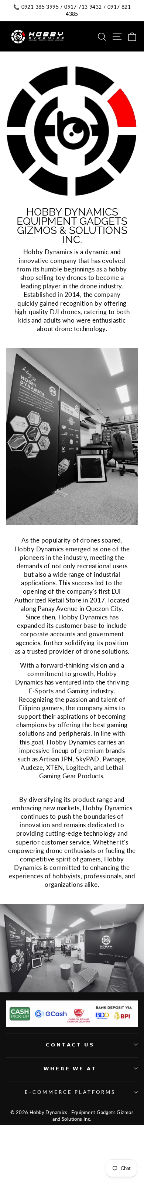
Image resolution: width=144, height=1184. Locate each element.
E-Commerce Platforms (70, 1092)
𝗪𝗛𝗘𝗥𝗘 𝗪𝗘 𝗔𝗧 (70, 1068)
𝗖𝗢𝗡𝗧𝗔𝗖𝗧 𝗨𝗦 (70, 1045)
